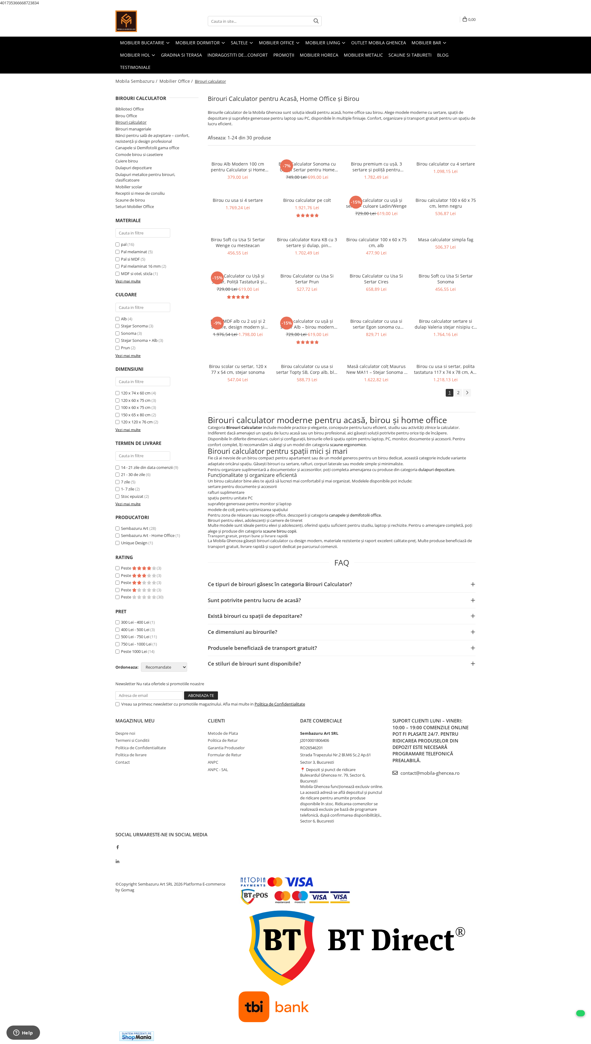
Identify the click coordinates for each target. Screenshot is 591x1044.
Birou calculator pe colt (307, 200)
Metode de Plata (223, 733)
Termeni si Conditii (132, 740)
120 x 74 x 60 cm (136, 393)
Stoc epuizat (132, 496)
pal (124, 244)
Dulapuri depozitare (133, 167)
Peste (126, 568)
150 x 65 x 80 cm (136, 415)
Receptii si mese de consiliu (140, 193)
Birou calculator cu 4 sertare (445, 164)
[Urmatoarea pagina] (467, 393)
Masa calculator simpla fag (445, 239)
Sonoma (128, 333)
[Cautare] (316, 21)
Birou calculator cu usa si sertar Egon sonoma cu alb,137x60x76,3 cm (376, 324)
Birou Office (126, 115)
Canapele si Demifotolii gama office (147, 147)
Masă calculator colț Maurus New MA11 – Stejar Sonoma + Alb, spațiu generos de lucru (376, 369)
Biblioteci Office (129, 109)
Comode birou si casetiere (139, 154)
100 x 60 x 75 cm (136, 407)
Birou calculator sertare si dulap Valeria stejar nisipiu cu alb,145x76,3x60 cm (445, 324)
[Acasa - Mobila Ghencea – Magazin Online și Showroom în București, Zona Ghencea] (146, 21)
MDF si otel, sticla (136, 273)
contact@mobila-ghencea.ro (429, 773)
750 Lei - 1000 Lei (136, 644)
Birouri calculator (131, 122)
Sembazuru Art (134, 528)
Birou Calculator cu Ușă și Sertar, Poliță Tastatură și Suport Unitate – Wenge (237, 279)
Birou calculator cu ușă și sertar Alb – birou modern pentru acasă (307, 324)
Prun (125, 347)
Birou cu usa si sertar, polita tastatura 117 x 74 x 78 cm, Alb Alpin (445, 369)
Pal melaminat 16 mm (141, 266)
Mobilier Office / (176, 81)
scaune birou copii (279, 531)
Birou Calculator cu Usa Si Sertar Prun (307, 279)
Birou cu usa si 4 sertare (238, 200)
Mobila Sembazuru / (137, 81)
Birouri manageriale (133, 129)
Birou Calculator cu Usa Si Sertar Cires (376, 279)
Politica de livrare (131, 755)
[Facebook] (117, 847)
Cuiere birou (126, 161)
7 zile (125, 482)
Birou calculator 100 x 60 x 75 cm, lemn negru (446, 203)
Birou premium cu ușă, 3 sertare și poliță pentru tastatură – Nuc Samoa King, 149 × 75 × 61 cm (376, 167)
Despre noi (125, 733)
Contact (122, 762)
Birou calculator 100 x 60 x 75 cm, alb (376, 242)
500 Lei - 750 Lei (135, 636)
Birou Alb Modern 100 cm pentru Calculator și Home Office (238, 167)
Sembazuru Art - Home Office (148, 535)
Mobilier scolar (128, 187)
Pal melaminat (134, 251)
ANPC (213, 762)
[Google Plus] (117, 854)
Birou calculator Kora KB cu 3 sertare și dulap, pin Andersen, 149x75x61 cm (307, 242)
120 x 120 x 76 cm (137, 422)
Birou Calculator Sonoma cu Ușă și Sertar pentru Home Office (307, 167)
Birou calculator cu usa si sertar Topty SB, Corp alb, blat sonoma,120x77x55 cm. (307, 369)
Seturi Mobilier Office (134, 206)
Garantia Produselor (226, 747)
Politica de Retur (223, 740)
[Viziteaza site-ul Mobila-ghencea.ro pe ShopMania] (136, 1036)
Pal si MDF (130, 259)
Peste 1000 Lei (134, 651)
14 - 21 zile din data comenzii (147, 467)
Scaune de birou (130, 200)
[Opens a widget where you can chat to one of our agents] (23, 1033)
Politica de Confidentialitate (280, 704)
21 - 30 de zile (133, 474)
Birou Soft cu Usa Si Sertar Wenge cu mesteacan (238, 242)
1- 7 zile (127, 489)
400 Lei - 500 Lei (135, 629)
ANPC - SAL (218, 769)
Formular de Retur (224, 755)
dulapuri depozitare (436, 469)
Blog (442, 55)
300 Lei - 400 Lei (135, 622)
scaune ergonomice (348, 444)
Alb (124, 319)
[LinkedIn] (117, 861)
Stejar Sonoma (134, 326)
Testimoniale (135, 67)
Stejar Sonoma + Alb (139, 340)
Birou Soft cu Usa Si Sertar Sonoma (446, 279)
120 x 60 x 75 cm (136, 400)
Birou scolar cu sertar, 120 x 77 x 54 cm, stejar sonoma (238, 369)
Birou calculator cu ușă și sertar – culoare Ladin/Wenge (376, 203)
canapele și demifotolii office (355, 515)
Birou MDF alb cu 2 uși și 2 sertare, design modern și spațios (238, 324)
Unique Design (134, 543)
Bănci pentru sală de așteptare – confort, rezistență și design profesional (152, 138)
